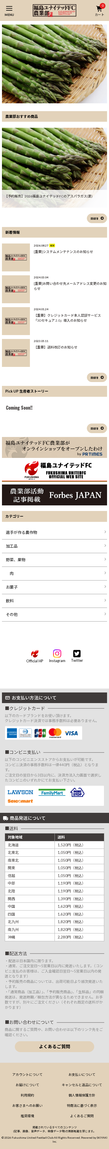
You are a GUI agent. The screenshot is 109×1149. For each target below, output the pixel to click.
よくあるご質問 (54, 1046)
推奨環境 (27, 1116)
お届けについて (27, 1085)
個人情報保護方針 (81, 1095)
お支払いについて (81, 1074)
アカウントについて (27, 1074)
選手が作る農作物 (21, 532)
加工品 (12, 546)
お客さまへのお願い (27, 1105)
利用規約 (27, 1095)
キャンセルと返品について (82, 1085)
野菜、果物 (15, 559)
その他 (12, 614)
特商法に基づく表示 (82, 1105)
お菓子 (12, 587)
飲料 (10, 600)
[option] (54, 64)
